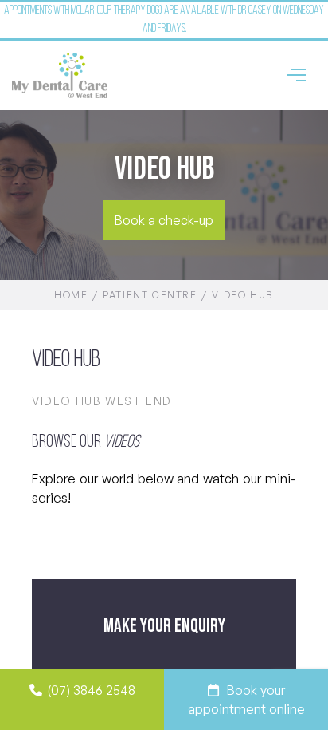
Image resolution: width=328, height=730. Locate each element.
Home (71, 295)
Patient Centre (150, 295)
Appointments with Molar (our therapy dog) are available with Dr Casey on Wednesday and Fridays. (164, 20)
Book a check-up (164, 220)
